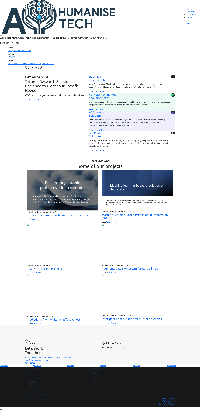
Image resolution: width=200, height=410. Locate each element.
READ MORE (98, 91)
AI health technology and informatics (102, 96)
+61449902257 (14, 57)
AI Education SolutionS (97, 114)
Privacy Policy (169, 398)
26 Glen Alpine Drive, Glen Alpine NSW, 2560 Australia (31, 63)
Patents (190, 17)
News (189, 23)
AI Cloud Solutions (95, 134)
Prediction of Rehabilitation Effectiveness (54, 319)
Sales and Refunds (167, 404)
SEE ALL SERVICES (32, 99)
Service (190, 20)
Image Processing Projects (44, 269)
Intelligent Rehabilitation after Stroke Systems (132, 319)
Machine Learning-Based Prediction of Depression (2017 (135, 216)
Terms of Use (169, 401)
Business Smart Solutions (99, 78)
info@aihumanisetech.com (19, 50)
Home (189, 9)
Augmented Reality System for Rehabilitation (131, 268)
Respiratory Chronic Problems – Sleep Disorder (57, 215)
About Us (191, 11)
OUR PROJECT (193, 14)
